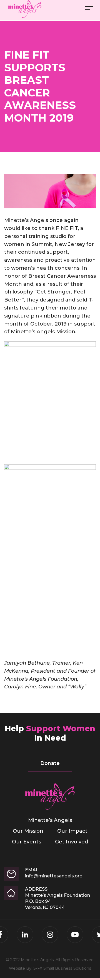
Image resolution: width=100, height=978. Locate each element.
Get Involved (71, 842)
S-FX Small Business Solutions (62, 968)
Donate (50, 763)
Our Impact (72, 831)
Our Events (26, 842)
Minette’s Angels (50, 820)
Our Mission (28, 831)
